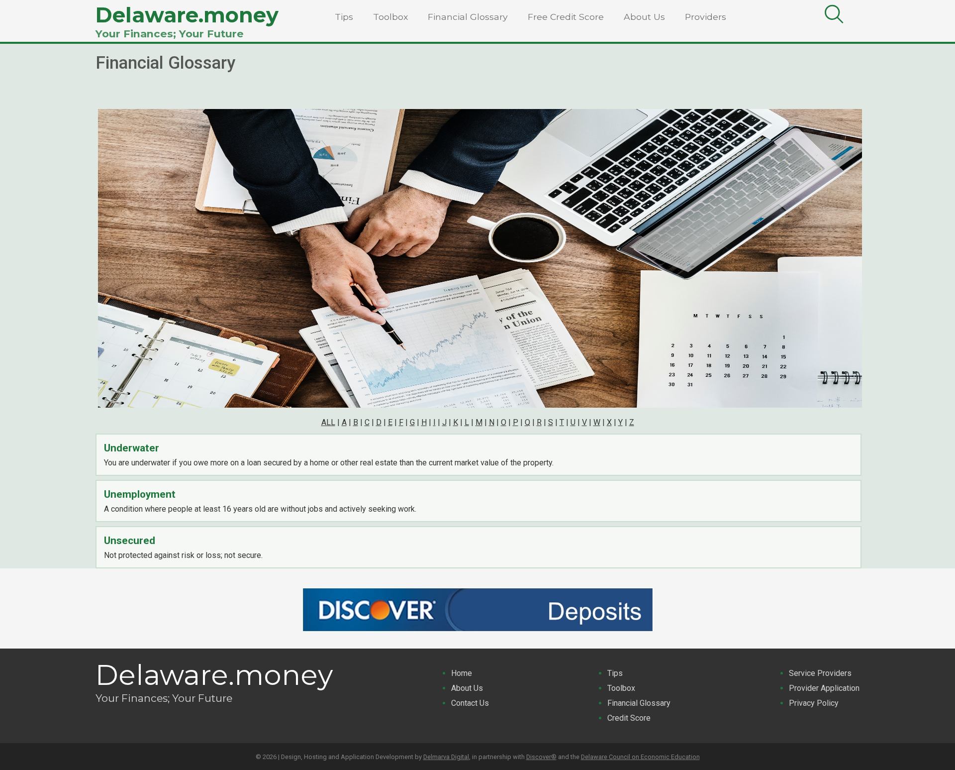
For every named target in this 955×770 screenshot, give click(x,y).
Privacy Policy (814, 703)
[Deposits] (477, 636)
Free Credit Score (566, 16)
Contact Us (470, 703)
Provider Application (824, 688)
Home (461, 673)
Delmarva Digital (446, 757)
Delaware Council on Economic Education (640, 757)
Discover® (541, 757)
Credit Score (629, 718)
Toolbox (390, 16)
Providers (705, 16)
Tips (344, 16)
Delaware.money (187, 14)
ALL (328, 422)
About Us (644, 16)
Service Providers (820, 673)
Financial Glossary (468, 16)
